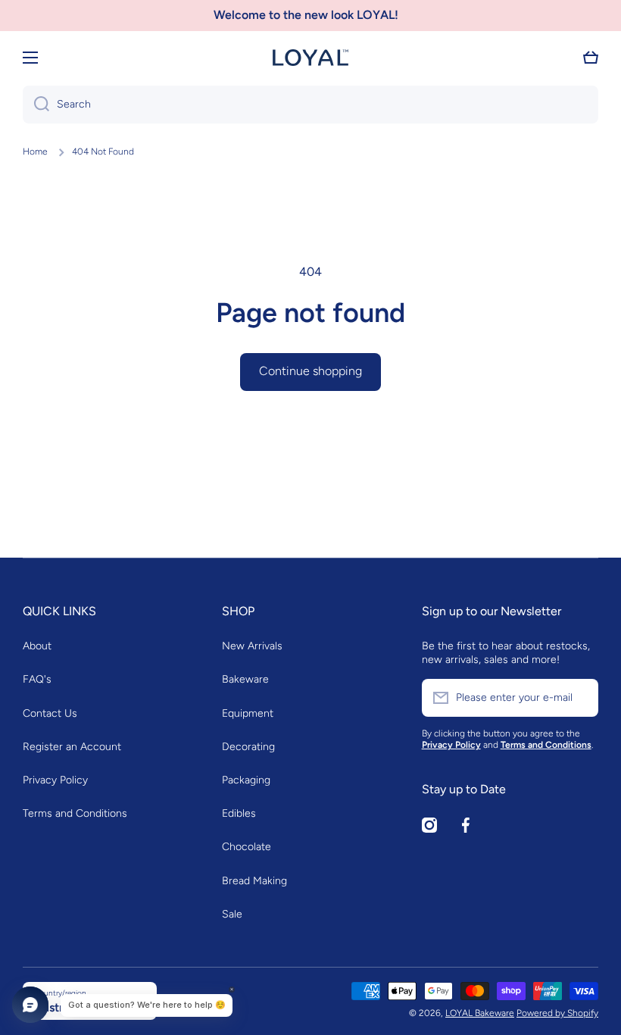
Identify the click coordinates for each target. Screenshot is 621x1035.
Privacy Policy (55, 780)
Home (35, 151)
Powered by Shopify (557, 1013)
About (37, 645)
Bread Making (254, 880)
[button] (590, 57)
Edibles (239, 813)
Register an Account (72, 746)
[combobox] (310, 105)
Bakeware (245, 679)
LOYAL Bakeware (479, 1013)
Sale (232, 914)
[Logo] (310, 57)
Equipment (247, 713)
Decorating (248, 746)
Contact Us (50, 713)
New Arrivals (252, 645)
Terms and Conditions (75, 813)
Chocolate (246, 846)
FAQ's (37, 679)
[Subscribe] (579, 698)
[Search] (36, 105)
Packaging (246, 780)
